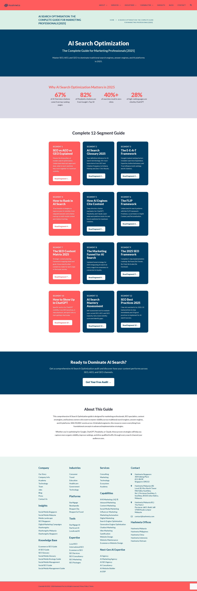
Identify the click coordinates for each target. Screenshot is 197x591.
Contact (182, 5)
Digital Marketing (107, 518)
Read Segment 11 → (96, 326)
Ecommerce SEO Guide (47, 546)
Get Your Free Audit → (98, 382)
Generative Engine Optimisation (113, 524)
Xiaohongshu (43, 527)
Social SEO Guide (45, 565)
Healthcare (73, 483)
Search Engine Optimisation (111, 521)
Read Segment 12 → (130, 325)
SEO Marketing (75, 559)
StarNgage (73, 502)
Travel (71, 477)
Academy (42, 480)
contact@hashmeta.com (144, 516)
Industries (129, 5)
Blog (171, 5)
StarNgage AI (74, 525)
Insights (161, 5)
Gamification (105, 534)
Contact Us (42, 499)
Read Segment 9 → (130, 274)
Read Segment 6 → (130, 224)
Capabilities (145, 5)
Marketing (104, 477)
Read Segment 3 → (130, 176)
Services (115, 5)
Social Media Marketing (109, 509)
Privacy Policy (84, 586)
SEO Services (74, 553)
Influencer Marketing (108, 512)
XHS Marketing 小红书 (109, 499)
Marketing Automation (109, 515)
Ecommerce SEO (76, 550)
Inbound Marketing (108, 502)
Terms (91, 586)
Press (40, 496)
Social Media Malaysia (47, 515)
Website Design (106, 537)
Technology (43, 483)
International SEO (76, 547)
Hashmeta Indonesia (139, 538)
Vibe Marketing (106, 530)
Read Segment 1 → (62, 179)
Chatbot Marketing (107, 527)
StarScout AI (74, 528)
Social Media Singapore (47, 512)
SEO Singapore (44, 521)
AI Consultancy (106, 565)
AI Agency (104, 556)
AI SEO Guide (43, 550)
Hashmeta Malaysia (139, 528)
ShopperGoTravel (76, 512)
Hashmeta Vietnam (138, 541)
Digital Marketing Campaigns (50, 524)
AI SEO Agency (106, 562)
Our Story (42, 474)
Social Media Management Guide (51, 568)
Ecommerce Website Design (111, 543)
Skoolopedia (74, 505)
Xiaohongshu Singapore (47, 534)
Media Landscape (45, 518)
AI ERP (103, 571)
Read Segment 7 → (62, 277)
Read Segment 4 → (62, 226)
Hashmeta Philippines (139, 531)
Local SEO (73, 544)
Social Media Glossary (47, 556)
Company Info (44, 477)
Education (73, 480)
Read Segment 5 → (96, 229)
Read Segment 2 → (96, 176)
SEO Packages (75, 562)
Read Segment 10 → (62, 323)
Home (112, 20)
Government (74, 486)
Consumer (73, 474)
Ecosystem (104, 483)
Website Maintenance (109, 540)
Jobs (40, 490)
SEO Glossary (43, 553)
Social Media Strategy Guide (49, 559)
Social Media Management (49, 562)
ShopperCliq (74, 509)
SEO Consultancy (76, 556)
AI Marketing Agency (108, 559)
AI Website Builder (107, 568)
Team (40, 486)
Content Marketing (108, 505)
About (102, 5)
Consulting (104, 474)
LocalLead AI (74, 531)
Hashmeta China (137, 535)
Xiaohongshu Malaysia (47, 530)
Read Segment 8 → (96, 277)
